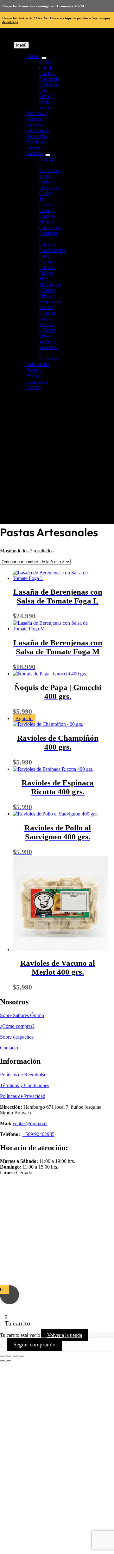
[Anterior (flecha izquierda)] (2, 1361)
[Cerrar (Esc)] (21, 1356)
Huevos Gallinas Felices (47, 267)
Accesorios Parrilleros (37, 139)
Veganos (47, 341)
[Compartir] (15, 1356)
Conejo (46, 67)
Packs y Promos (34, 372)
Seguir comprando (34, 1344)
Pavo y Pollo (46, 99)
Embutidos (49, 84)
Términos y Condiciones (24, 1085)
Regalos (47, 313)
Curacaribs (49, 79)
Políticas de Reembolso (23, 1074)
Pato (43, 90)
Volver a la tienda (64, 1335)
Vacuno (46, 107)
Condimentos (52, 250)
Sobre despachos (17, 1037)
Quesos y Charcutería (37, 127)
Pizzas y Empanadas (50, 298)
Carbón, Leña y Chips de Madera (48, 213)
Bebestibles (37, 364)
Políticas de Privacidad (22, 1096)
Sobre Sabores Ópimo (22, 1015)
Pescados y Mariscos (37, 116)
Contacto (9, 1047)
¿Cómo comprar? (17, 1026)
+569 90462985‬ (38, 1134)
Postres (46, 307)
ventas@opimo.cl (30, 1123)
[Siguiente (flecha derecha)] (8, 1361)
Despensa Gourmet (36, 150)
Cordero (47, 73)
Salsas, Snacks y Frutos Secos (47, 327)
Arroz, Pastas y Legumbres (50, 181)
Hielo (44, 256)
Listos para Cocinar (37, 384)
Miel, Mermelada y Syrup (50, 284)
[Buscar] (62, 515)
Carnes (33, 56)
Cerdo (45, 62)
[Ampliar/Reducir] (2, 1356)
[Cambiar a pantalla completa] (8, 1356)
